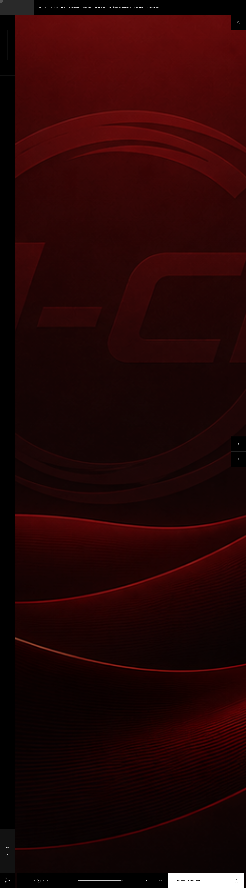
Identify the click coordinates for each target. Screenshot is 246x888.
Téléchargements (120, 7)
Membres (74, 7)
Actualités (58, 7)
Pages (99, 7)
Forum (87, 7)
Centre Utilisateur (146, 7)
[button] (34, 880)
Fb (7, 847)
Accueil (43, 7)
